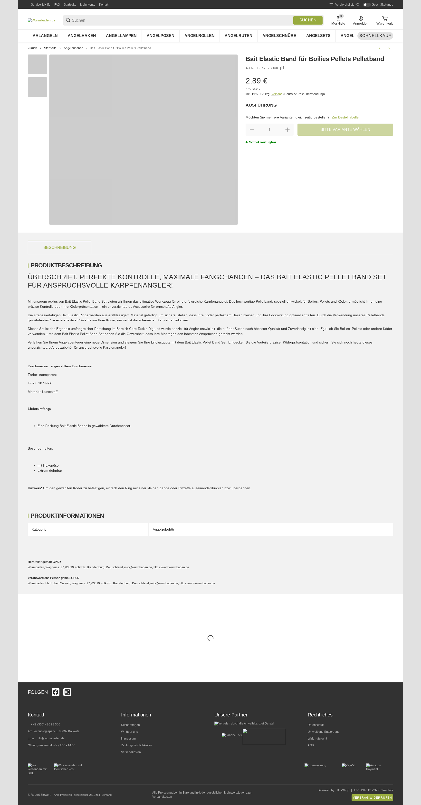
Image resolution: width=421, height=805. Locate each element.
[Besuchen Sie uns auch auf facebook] (55, 692)
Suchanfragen (130, 725)
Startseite (70, 4)
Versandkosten (131, 752)
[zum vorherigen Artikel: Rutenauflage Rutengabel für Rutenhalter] (380, 48)
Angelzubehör (73, 48)
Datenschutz (316, 725)
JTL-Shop (342, 790)
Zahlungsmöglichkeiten (136, 745)
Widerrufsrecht (317, 738)
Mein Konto (87, 4)
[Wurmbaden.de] (42, 20)
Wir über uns (129, 731)
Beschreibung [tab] (59, 247)
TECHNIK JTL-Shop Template (373, 790)
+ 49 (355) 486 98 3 (44, 724)
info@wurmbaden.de (51, 738)
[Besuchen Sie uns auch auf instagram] (67, 692)
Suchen (307, 20)
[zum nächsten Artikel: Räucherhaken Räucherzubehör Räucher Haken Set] (389, 48)
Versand (277, 94)
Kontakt (104, 4)
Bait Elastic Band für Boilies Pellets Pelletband (120, 48)
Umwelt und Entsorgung (324, 731)
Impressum (128, 738)
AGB (311, 745)
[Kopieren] (282, 68)
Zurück (32, 48)
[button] (389, 692)
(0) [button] (347, 4)
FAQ (57, 4)
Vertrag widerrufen (372, 797)
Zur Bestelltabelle (345, 117)
